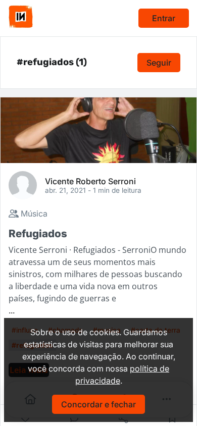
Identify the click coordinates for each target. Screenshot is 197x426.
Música (33, 213)
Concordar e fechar (98, 404)
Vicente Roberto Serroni (90, 180)
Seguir (158, 63)
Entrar (163, 18)
